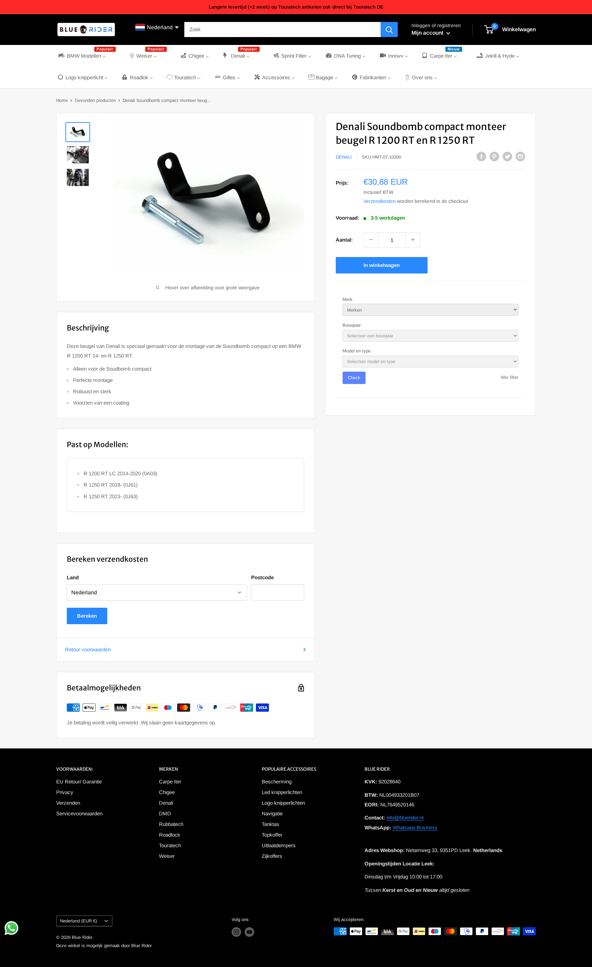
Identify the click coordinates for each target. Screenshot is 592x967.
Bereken (87, 616)
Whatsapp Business (415, 827)
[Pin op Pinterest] (494, 156)
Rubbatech (171, 824)
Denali (344, 157)
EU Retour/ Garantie (79, 781)
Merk (348, 299)
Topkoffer (272, 835)
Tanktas (270, 824)
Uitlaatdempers (279, 845)
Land (73, 577)
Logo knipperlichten (283, 803)
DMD (165, 813)
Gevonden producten (95, 100)
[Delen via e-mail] (520, 156)
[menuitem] (86, 56)
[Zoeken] (389, 29)
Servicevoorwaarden (79, 813)
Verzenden (68, 803)
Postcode (262, 577)
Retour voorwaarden (88, 649)
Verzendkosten (379, 200)
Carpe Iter (170, 781)
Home (62, 100)
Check (354, 377)
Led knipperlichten (282, 792)
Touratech (170, 845)
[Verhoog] (413, 239)
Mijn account (428, 33)
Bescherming (277, 781)
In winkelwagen (381, 265)
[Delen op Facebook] (481, 156)
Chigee (167, 792)
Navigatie (272, 813)
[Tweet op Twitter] (507, 156)
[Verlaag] (371, 239)
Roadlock (169, 835)
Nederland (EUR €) (78, 920)
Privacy (64, 792)
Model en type (357, 350)
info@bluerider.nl (404, 817)
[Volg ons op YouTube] (249, 932)
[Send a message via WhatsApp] (11, 928)
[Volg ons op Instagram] (236, 932)
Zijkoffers (272, 856)
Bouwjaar (352, 324)
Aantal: (344, 239)
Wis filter (509, 377)
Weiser (167, 856)
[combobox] (282, 29)
